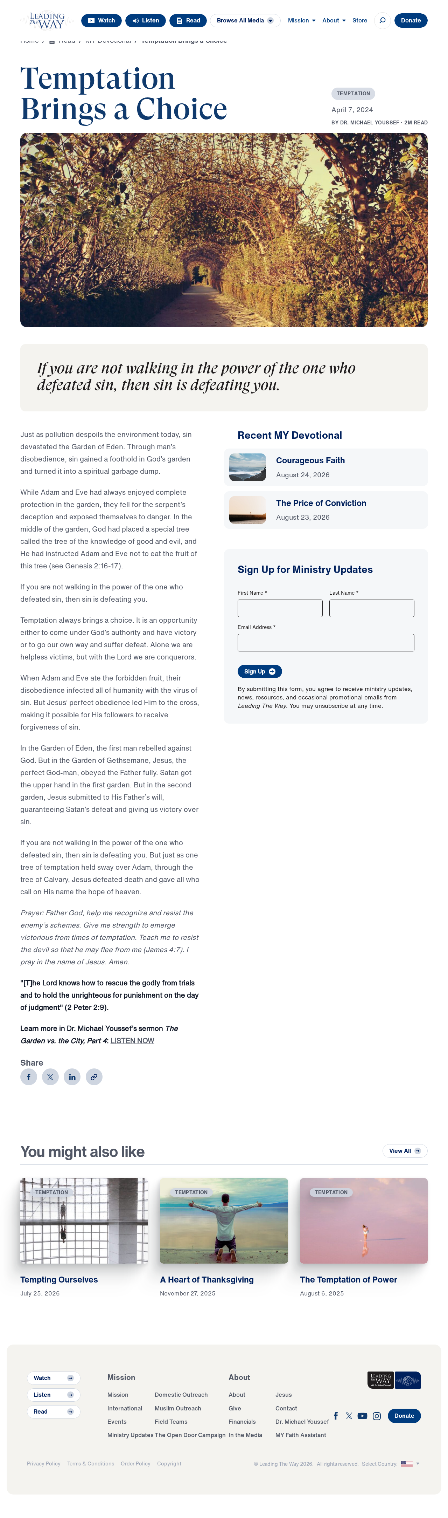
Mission (117, 1394)
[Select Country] (411, 1464)
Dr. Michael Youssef (302, 1421)
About (237, 1394)
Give (235, 1408)
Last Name (344, 592)
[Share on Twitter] (50, 1076)
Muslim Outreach (178, 1408)
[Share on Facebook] (28, 1076)
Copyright (169, 1463)
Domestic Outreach (181, 1394)
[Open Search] (382, 20)
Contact (286, 1408)
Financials (242, 1421)
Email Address (257, 627)
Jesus (283, 1394)
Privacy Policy (44, 1463)
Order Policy (135, 1463)
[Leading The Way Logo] (47, 20)
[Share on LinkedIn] (72, 1076)
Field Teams (171, 1421)
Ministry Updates (130, 1434)
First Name (252, 592)
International (124, 1408)
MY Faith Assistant (300, 1434)
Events (117, 1421)
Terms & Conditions (90, 1463)
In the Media (245, 1434)
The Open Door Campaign (190, 1434)
